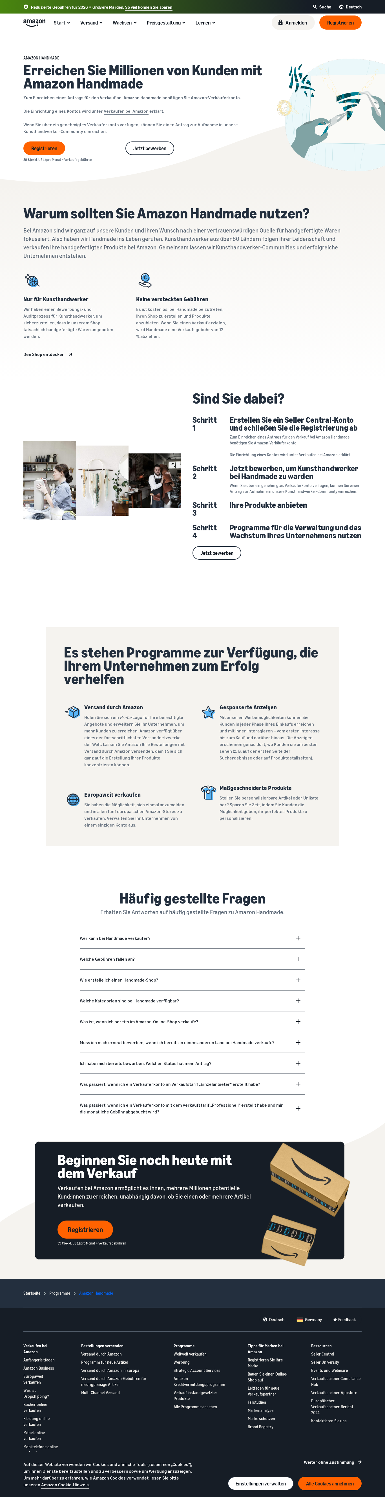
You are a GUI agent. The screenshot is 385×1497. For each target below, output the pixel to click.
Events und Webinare (329, 1370)
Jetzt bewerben (149, 148)
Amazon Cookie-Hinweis (65, 1484)
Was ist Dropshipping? (36, 1393)
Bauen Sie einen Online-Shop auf (267, 1377)
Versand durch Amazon (101, 1354)
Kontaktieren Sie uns (329, 1420)
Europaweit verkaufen (33, 1379)
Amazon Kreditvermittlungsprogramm (199, 1381)
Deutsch (276, 1319)
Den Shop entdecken (44, 354)
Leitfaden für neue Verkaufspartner (263, 1391)
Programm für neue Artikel (104, 1362)
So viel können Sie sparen (148, 7)
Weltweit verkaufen (190, 1354)
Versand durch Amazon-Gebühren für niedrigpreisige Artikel (114, 1381)
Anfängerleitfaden (39, 1360)
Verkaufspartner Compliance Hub (335, 1381)
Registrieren (44, 148)
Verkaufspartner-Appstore (334, 1392)
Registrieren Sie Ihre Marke (265, 1363)
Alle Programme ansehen (195, 1406)
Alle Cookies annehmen (330, 1483)
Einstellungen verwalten (261, 1483)
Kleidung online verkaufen (36, 1421)
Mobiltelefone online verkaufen (40, 1449)
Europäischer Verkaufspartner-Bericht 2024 (332, 1406)
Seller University (325, 1362)
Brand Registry (260, 1426)
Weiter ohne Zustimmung (329, 1462)
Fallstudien (257, 1402)
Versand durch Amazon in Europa (110, 1370)
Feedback (347, 1319)
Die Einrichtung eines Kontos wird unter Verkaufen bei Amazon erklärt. (290, 454)
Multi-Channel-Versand (100, 1392)
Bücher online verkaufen (35, 1407)
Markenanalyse (260, 1410)
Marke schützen (261, 1418)
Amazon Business (38, 1368)
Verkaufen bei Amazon (126, 111)
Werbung (182, 1362)
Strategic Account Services (197, 1370)
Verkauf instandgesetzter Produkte (195, 1395)
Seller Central (322, 1354)
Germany (313, 1319)
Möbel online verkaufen (34, 1435)
